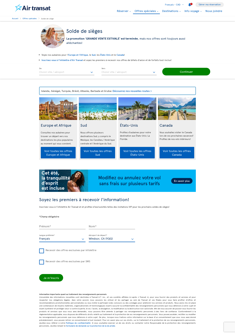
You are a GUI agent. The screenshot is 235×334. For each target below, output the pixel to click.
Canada (120, 54)
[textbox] (66, 71)
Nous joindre (213, 11)
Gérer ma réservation (210, 4)
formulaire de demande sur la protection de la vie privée (90, 325)
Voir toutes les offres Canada (177, 152)
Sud (93, 54)
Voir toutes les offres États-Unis (137, 152)
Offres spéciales (145, 11)
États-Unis (105, 54)
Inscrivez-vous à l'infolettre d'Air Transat (62, 60)
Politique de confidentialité (78, 323)
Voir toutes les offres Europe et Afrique (58, 152)
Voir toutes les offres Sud (98, 152)
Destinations (170, 11)
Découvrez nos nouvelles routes (131, 91)
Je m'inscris (51, 278)
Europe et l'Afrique (78, 54)
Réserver (122, 11)
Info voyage (191, 11)
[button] (186, 71)
